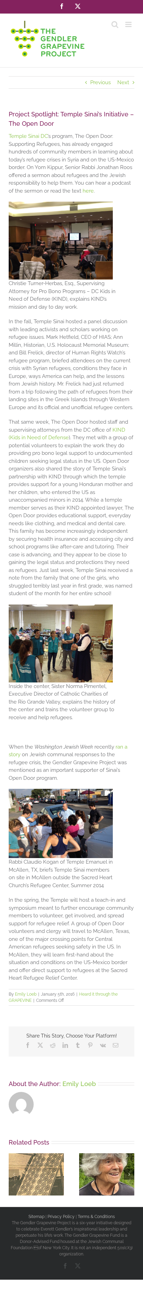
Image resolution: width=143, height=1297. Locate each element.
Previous (100, 82)
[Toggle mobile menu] (129, 24)
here (88, 191)
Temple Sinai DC (28, 136)
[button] (14, 1174)
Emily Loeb (25, 994)
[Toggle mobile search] (114, 24)
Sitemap (36, 1216)
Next (123, 82)
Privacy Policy (61, 1216)
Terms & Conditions (96, 1216)
